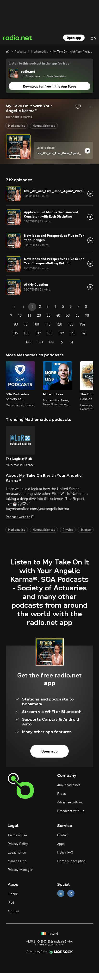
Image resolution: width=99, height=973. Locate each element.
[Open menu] (93, 38)
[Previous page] (23, 307)
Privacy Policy (18, 844)
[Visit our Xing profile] (71, 893)
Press (61, 793)
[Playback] (87, 151)
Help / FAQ (65, 852)
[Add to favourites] (78, 107)
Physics (68, 529)
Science (85, 529)
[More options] (90, 107)
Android (13, 911)
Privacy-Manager (20, 870)
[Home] (8, 51)
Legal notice (17, 852)
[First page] (14, 307)
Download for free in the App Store (49, 86)
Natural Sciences (44, 126)
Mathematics (16, 126)
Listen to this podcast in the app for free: (39, 63)
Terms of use (17, 835)
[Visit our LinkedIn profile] (61, 893)
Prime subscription (71, 861)
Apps (61, 844)
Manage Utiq (17, 861)
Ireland (52, 933)
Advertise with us (70, 802)
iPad (11, 902)
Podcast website (18, 517)
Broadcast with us (70, 811)
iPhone (13, 894)
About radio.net (68, 785)
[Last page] (71, 342)
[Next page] (62, 342)
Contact (63, 835)
